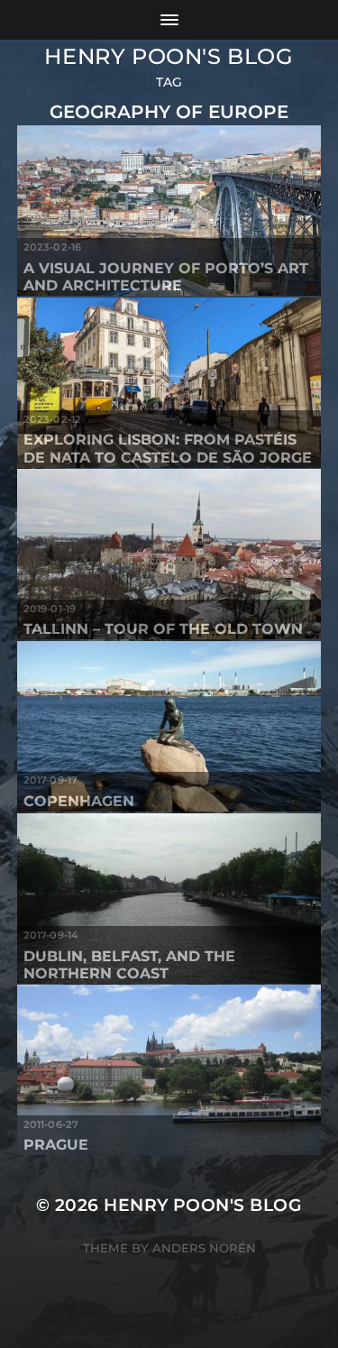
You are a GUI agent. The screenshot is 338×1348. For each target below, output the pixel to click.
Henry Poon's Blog (168, 56)
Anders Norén (204, 1248)
